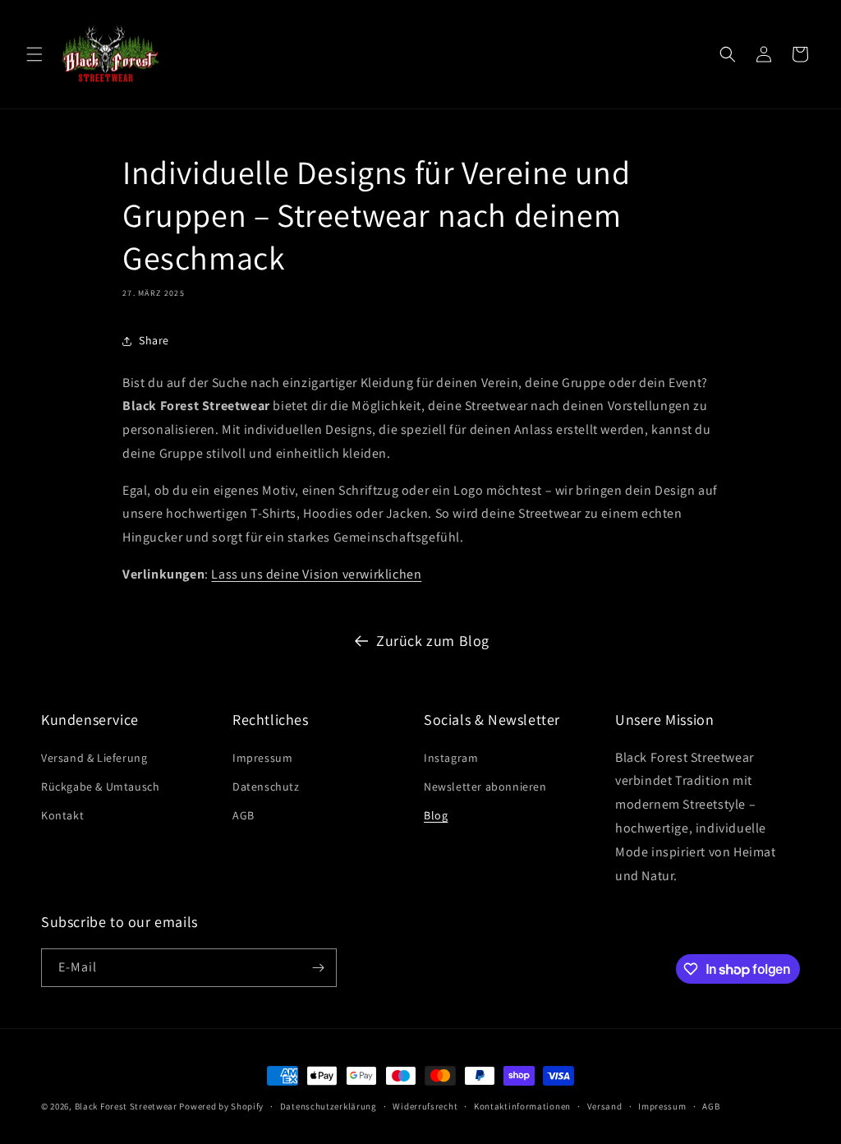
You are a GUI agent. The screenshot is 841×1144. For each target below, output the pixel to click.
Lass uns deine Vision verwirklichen (316, 574)
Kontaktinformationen (522, 1106)
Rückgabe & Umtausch (100, 786)
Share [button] (154, 340)
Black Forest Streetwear (126, 1106)
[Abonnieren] (318, 967)
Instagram (451, 757)
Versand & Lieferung (94, 757)
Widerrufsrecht (425, 1106)
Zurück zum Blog (432, 640)
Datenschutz (266, 786)
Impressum (262, 757)
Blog (436, 815)
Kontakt (62, 815)
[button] (34, 54)
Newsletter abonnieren (485, 786)
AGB (243, 815)
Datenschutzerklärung (328, 1106)
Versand (605, 1106)
